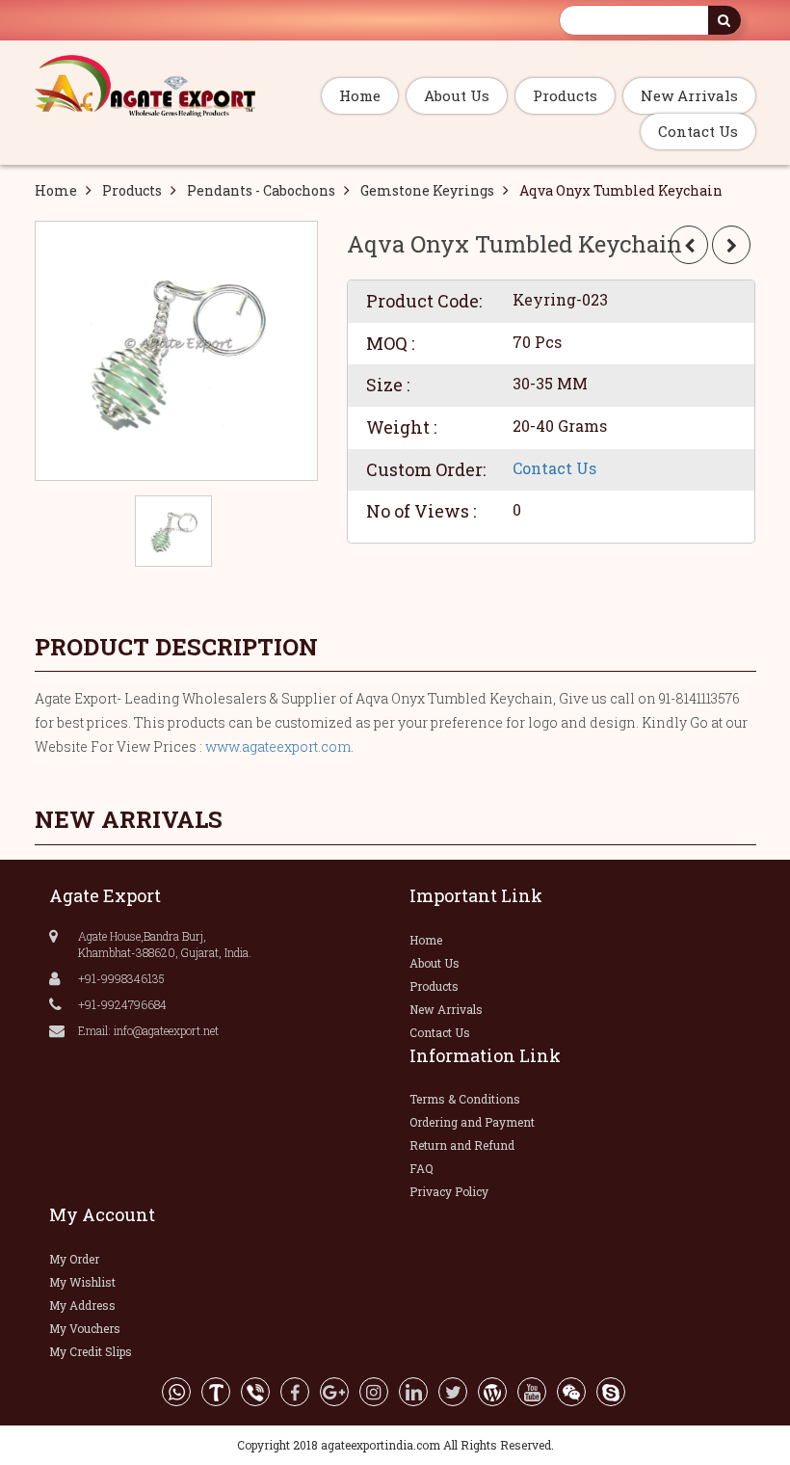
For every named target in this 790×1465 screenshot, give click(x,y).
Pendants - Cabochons (261, 190)
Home (360, 95)
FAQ (421, 1168)
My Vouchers (84, 1328)
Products (565, 95)
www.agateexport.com (278, 746)
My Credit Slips (90, 1351)
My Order (74, 1258)
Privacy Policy (448, 1191)
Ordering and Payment (472, 1122)
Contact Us (698, 131)
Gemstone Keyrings (427, 190)
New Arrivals (689, 95)
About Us (456, 95)
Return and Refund (461, 1145)
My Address (82, 1305)
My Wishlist (82, 1282)
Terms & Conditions (464, 1098)
